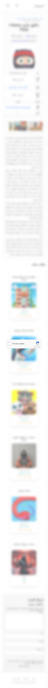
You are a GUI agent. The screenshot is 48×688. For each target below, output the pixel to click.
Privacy (35, 347)
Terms (38, 347)
